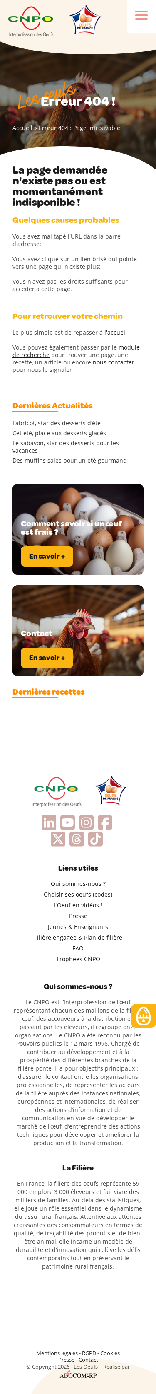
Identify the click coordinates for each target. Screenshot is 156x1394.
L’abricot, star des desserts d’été (56, 423)
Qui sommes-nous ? (78, 884)
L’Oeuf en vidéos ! (78, 905)
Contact (88, 1359)
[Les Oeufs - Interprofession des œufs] (31, 20)
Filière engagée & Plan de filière (78, 937)
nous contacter (113, 362)
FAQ (78, 948)
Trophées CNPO (78, 959)
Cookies (110, 1353)
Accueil (22, 128)
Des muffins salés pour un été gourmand (69, 460)
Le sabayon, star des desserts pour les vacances (65, 446)
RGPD (89, 1353)
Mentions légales (57, 1353)
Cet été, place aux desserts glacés (59, 433)
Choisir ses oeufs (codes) (78, 894)
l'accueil (115, 332)
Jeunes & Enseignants (78, 927)
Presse (78, 916)
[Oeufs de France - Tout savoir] (84, 20)
